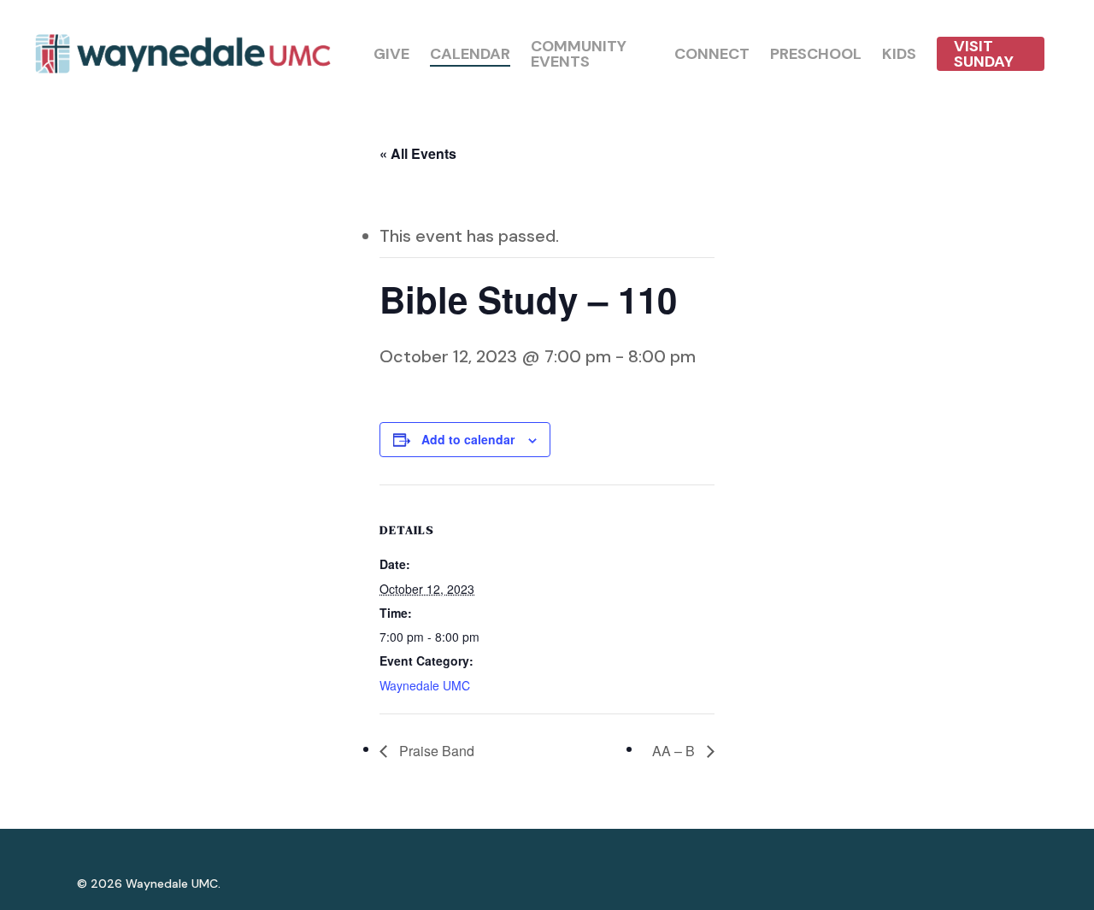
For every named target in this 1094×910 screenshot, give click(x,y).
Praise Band (435, 750)
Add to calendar (468, 439)
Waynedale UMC (424, 685)
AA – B (675, 750)
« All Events (417, 153)
